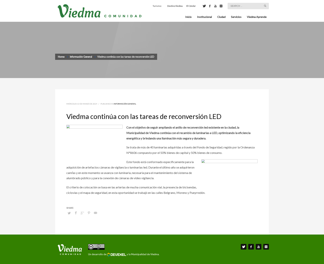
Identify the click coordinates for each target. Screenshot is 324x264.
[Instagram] (221, 6)
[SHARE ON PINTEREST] (89, 213)
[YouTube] (215, 6)
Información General (125, 104)
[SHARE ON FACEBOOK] (76, 213)
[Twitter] (204, 6)
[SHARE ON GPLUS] (82, 213)
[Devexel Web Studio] (116, 254)
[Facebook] (210, 6)
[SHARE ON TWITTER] (69, 213)
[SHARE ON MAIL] (95, 213)
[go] (265, 6)
